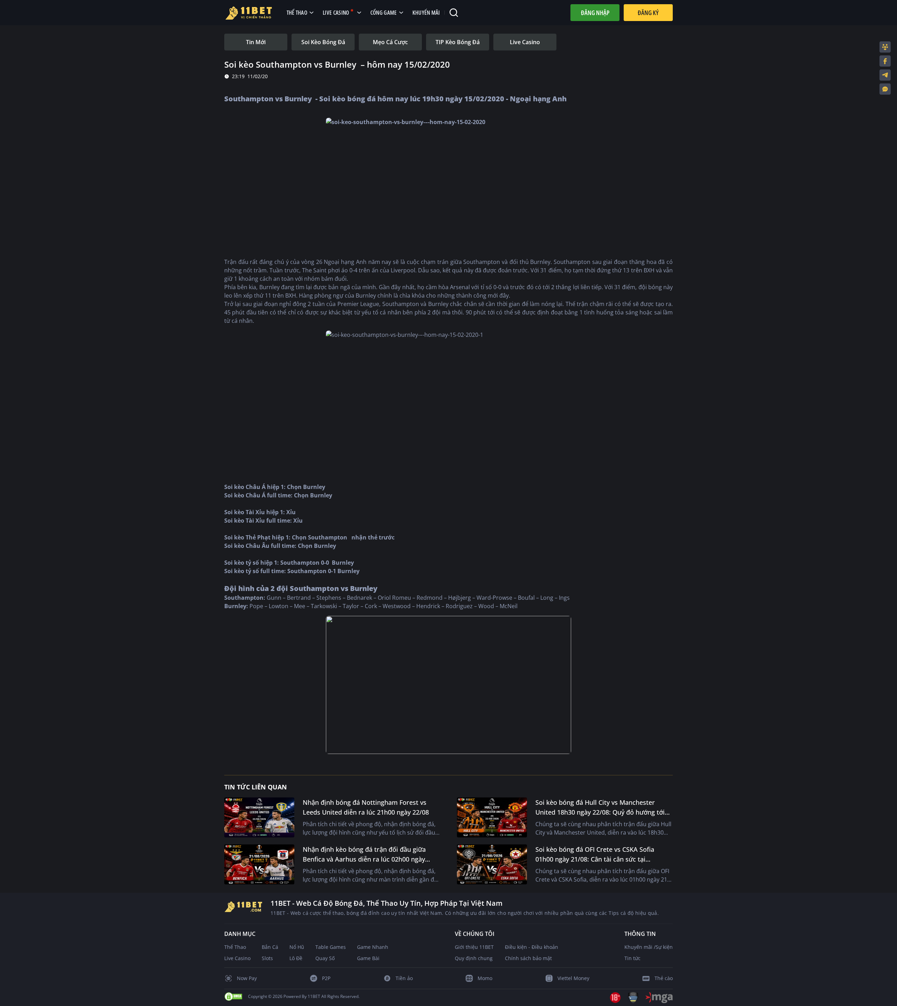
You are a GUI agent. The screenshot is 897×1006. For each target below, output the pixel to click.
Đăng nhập (595, 12)
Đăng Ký (648, 12)
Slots (267, 958)
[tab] (255, 42)
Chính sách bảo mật (528, 958)
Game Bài (368, 958)
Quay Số (325, 958)
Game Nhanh (372, 947)
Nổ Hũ (296, 947)
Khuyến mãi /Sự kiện (648, 947)
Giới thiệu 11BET (474, 947)
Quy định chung (474, 958)
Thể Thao (235, 947)
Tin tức (632, 958)
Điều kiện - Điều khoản (531, 947)
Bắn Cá (270, 947)
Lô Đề (295, 958)
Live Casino (237, 958)
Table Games (330, 947)
